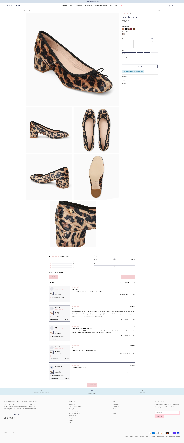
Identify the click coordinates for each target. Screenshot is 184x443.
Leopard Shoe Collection (26, 10)
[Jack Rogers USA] (12, 5)
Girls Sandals (72, 415)
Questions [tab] (60, 273)
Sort (121, 282)
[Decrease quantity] (123, 60)
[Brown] (134, 29)
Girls (116, 5)
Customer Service (118, 409)
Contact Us (116, 406)
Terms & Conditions (129, 436)
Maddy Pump (58, 294)
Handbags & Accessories (101, 5)
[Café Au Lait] (123, 29)
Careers (71, 420)
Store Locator (116, 404)
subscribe (159, 416)
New (71, 5)
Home (18, 10)
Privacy (136, 436)
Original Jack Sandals (74, 413)
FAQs (114, 413)
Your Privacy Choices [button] (144, 436)
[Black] (126, 29)
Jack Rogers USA (11, 432)
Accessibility (152, 436)
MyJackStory (72, 404)
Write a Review (129, 277)
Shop (111, 5)
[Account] (172, 5)
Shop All (71, 418)
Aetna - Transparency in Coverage (173, 436)
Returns (115, 411)
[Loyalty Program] (169, 5)
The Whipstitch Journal (75, 406)
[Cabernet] (131, 29)
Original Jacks (78, 5)
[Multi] (129, 29)
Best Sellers (64, 5)
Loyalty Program (73, 409)
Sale (121, 5)
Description (125, 76)
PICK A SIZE (140, 66)
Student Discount (160, 436)
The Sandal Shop (88, 5)
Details (124, 80)
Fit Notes (124, 84)
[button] (140, 14)
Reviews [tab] (52, 273)
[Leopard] (123, 34)
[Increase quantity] (129, 60)
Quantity (124, 57)
